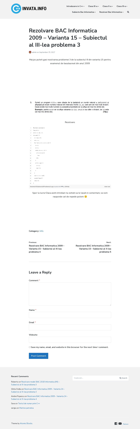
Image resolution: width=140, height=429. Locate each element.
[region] (70, 156)
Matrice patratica (26, 408)
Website (33, 334)
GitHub (67, 186)
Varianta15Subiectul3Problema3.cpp (42, 186)
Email (32, 322)
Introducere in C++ (75, 6)
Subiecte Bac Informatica (83, 12)
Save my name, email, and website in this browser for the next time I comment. (69, 347)
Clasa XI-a (121, 6)
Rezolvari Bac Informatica (110, 12)
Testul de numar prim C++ (29, 403)
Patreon (125, 424)
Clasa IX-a (92, 6)
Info (41, 231)
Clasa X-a (107, 6)
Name (32, 310)
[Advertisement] (70, 83)
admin (34, 52)
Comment (34, 280)
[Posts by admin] (30, 52)
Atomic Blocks (26, 423)
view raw (107, 186)
